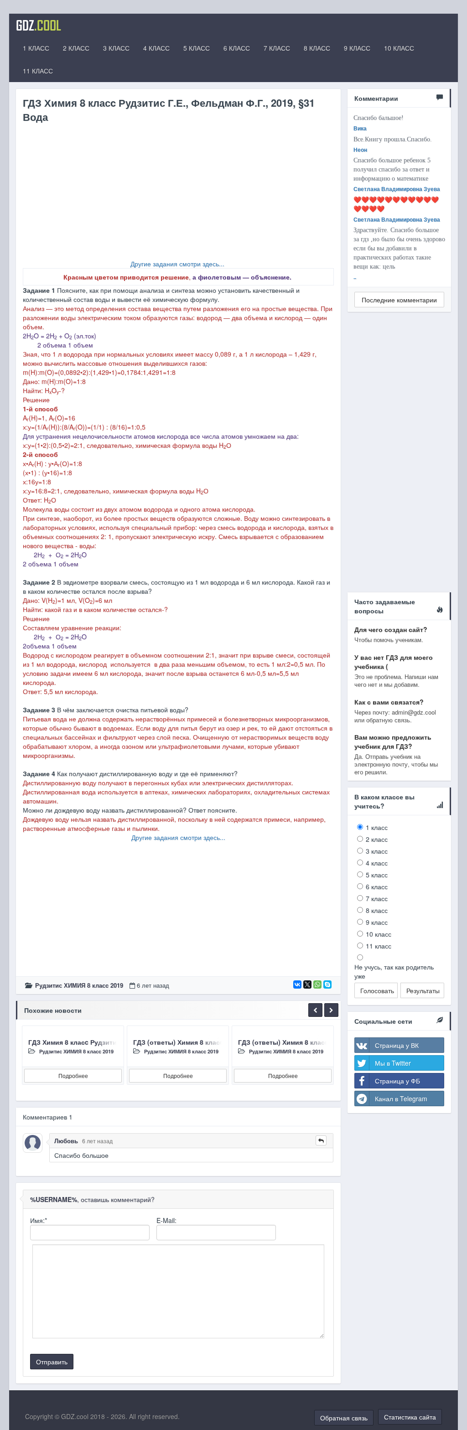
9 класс (377, 922)
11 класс (378, 945)
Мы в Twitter (393, 1062)
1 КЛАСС (36, 47)
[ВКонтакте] (297, 984)
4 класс (377, 862)
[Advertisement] (178, 195)
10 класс (378, 933)
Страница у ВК (397, 1045)
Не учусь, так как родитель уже (394, 971)
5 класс (377, 874)
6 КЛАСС (236, 47)
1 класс (377, 827)
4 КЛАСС (156, 47)
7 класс (377, 898)
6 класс (377, 886)
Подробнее (73, 1075)
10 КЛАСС (399, 47)
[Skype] (327, 984)
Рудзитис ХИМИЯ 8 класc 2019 (79, 985)
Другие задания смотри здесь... (177, 263)
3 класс (377, 850)
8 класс (377, 910)
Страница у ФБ (397, 1080)
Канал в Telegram (401, 1098)
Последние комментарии (399, 299)
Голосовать (377, 990)
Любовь (66, 1140)
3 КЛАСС (116, 47)
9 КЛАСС (357, 47)
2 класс (377, 839)
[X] (307, 984)
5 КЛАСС (196, 47)
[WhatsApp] (317, 984)
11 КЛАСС (38, 70)
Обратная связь (344, 1417)
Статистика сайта (410, 1416)
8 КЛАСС (317, 47)
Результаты (423, 990)
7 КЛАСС (277, 47)
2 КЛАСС (76, 47)
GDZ (38, 25)
